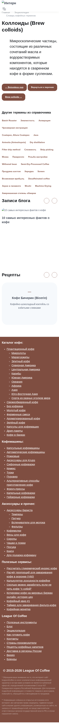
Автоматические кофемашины (26, 452)
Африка (16, 385)
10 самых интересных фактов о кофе (25, 220)
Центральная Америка (25, 369)
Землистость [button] (28, 120)
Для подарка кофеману (21, 555)
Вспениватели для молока (28, 522)
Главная (6, 12)
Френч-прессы (16, 488)
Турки (10, 472)
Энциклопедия (21, 12)
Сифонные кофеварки (21, 464)
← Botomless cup (14, 87)
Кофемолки (14, 530)
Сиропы (12, 538)
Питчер (16, 518)
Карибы (16, 373)
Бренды (12, 659)
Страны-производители (21, 642)
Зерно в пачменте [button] (11, 186)
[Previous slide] (46, 200)
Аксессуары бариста (20, 510)
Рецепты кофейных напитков (25, 646)
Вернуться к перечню (42, 87)
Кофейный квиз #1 (18, 601)
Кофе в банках (16, 434)
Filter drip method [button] (11, 149)
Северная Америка (23, 365)
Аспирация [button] (44, 120)
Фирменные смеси (18, 414)
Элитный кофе (20, 361)
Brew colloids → (13, 97)
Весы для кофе (16, 534)
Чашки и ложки (16, 542)
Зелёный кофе (16, 422)
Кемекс (11, 468)
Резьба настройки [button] (38, 157)
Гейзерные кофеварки (21, 497)
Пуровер (12, 476)
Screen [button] (41, 171)
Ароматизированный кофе (23, 418)
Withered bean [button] (9, 164)
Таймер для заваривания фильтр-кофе (31, 605)
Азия (14, 389)
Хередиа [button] (29, 171)
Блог (10, 626)
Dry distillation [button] (37, 142)
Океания (16, 381)
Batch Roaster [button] (9, 120)
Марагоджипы (20, 357)
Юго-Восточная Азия (24, 394)
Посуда (11, 547)
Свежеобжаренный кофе (22, 402)
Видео (11, 655)
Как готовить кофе (18, 634)
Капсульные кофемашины (23, 448)
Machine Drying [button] (43, 186)
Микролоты (18, 353)
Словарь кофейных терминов (21, 15)
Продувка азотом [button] (11, 171)
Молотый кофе (16, 410)
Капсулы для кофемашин (23, 426)
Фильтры (17, 526)
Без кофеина (15, 406)
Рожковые (13, 456)
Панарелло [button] (18, 157)
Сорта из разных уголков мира (30, 398)
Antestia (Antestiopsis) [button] (14, 142)
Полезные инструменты (22, 622)
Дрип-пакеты (15, 430)
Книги (10, 551)
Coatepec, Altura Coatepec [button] (15, 135)
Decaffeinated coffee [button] (39, 178)
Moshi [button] (28, 186)
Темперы (17, 514)
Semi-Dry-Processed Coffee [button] (35, 164)
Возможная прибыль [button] (13, 178)
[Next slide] (54, 200)
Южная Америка (21, 377)
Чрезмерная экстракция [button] (15, 128)
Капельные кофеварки (21, 493)
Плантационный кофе (20, 349)
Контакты (12, 638)
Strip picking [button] (46, 149)
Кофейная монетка (18, 609)
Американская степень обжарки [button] (19, 193)
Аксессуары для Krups (21, 460)
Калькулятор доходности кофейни (28, 580)
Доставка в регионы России (24, 651)
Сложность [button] (30, 149)
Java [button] (35, 135)
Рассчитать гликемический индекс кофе (32, 568)
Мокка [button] (5, 157)
